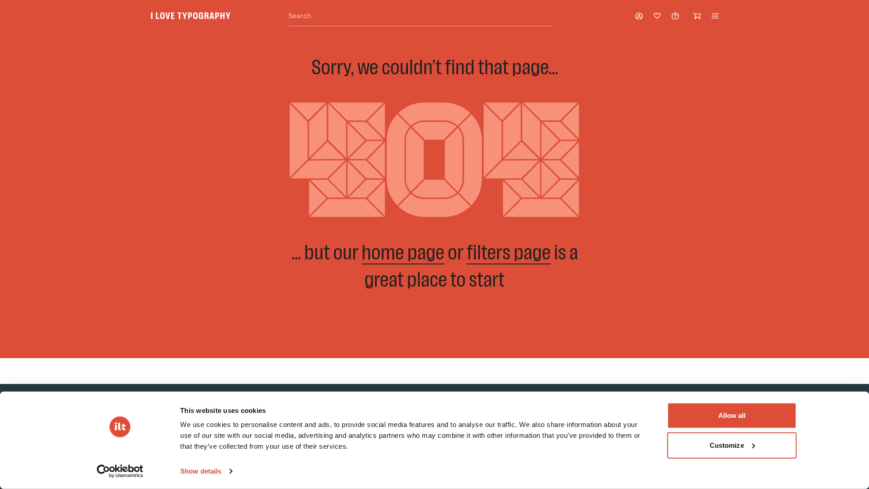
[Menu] (715, 16)
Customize (727, 445)
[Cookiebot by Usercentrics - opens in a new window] (120, 471)
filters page (509, 252)
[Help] (675, 16)
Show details (200, 471)
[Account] (639, 16)
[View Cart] (697, 16)
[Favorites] (657, 16)
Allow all (732, 415)
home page (403, 252)
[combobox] (420, 16)
